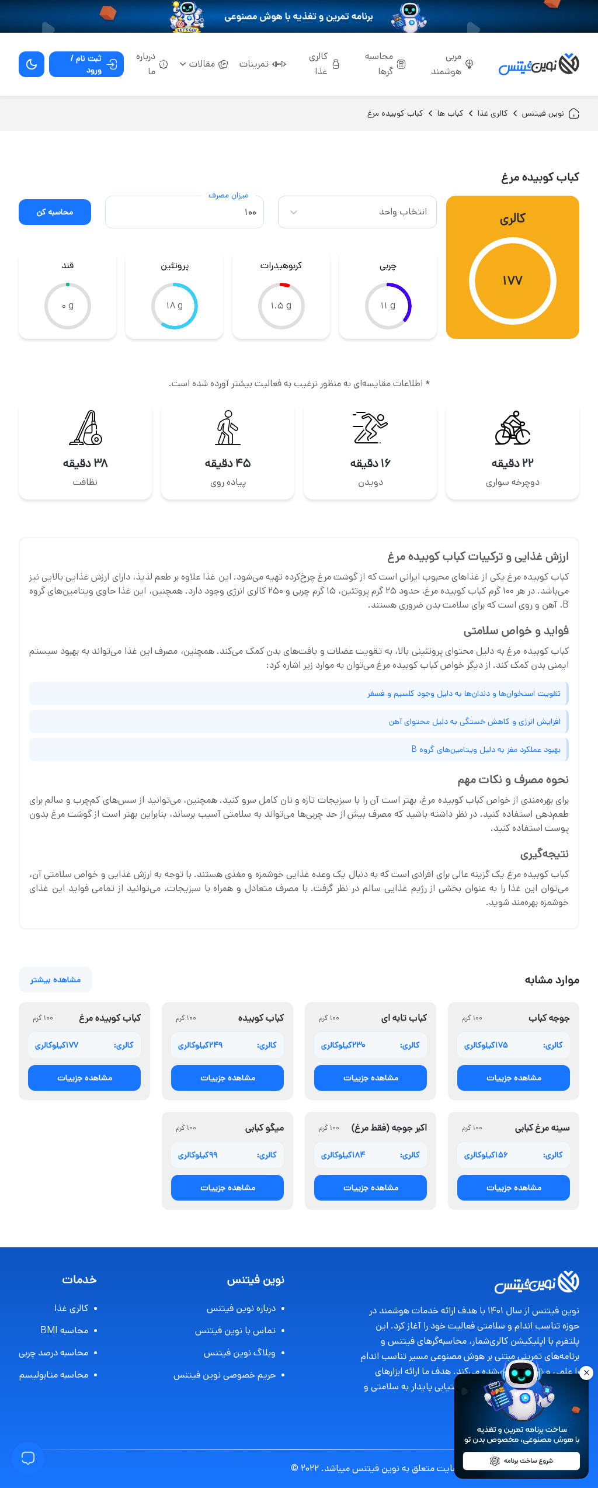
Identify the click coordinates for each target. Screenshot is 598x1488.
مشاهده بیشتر (55, 980)
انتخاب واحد (403, 211)
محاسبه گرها (379, 64)
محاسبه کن (55, 212)
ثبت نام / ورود (86, 64)
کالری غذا (318, 64)
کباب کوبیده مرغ (395, 113)
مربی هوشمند (446, 64)
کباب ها (450, 113)
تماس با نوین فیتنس (235, 1330)
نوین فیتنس (543, 113)
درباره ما (145, 64)
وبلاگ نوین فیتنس (240, 1352)
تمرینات (254, 64)
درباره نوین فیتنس (241, 1308)
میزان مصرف (228, 195)
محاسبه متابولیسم (53, 1375)
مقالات (202, 64)
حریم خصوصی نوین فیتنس (224, 1375)
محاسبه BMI (64, 1330)
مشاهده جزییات (513, 1078)
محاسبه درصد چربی (53, 1352)
